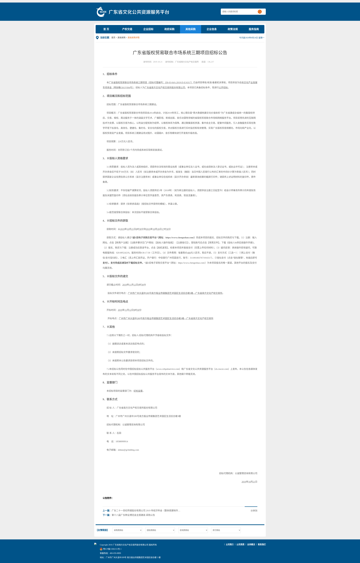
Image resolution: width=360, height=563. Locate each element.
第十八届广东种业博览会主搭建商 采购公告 (133, 515)
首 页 (106, 29)
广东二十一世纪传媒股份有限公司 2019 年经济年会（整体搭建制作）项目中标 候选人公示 (147, 510)
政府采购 (169, 29)
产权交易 (127, 29)
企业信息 (212, 29)
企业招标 (148, 29)
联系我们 (262, 544)
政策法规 (233, 29)
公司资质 (240, 544)
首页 (113, 38)
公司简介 (230, 544)
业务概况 (251, 544)
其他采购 (190, 29)
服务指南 (254, 29)
